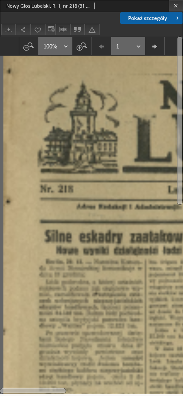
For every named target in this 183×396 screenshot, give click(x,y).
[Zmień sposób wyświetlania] (50, 29)
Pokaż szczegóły (147, 18)
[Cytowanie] (77, 29)
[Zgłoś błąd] (92, 29)
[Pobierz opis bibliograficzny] (63, 30)
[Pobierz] (8, 29)
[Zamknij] (176, 5)
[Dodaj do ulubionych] (38, 29)
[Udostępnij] (23, 29)
